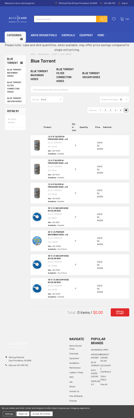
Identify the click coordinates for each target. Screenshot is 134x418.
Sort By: (36, 99)
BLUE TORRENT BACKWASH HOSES (14, 72)
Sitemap (73, 400)
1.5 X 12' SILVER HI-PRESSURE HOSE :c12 (58, 137)
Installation (74, 363)
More (101, 35)
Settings (9, 413)
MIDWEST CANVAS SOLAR (104, 357)
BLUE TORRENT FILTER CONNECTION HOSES (14, 87)
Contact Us (74, 391)
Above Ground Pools (44, 35)
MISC (71, 377)
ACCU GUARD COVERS (94, 373)
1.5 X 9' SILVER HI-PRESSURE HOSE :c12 (58, 185)
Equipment (86, 35)
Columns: (93, 110)
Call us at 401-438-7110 (18, 365)
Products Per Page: (109, 99)
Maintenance (74, 367)
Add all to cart (120, 312)
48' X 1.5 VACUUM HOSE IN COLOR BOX (58, 280)
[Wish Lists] (115, 19)
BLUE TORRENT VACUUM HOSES (14, 99)
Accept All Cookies (42, 413)
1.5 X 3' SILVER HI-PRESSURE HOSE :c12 (58, 161)
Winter (72, 386)
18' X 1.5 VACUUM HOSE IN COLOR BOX (58, 209)
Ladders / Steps (76, 372)
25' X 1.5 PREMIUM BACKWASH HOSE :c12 (58, 233)
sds (70, 382)
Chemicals (68, 35)
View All (103, 384)
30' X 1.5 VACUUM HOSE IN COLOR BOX (58, 257)
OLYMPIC (104, 349)
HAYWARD (95, 349)
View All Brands (76, 396)
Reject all (23, 413)
